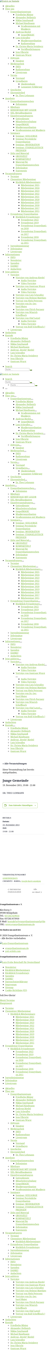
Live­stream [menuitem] (11, 1083)
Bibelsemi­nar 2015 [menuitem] (25, 1042)
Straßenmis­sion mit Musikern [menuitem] (30, 1189)
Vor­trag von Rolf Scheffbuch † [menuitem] (30, 1313)
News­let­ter (10, 967)
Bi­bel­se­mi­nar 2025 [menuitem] (25, 1016)
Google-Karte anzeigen (31, 881)
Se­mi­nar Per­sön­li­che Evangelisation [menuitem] (26, 1199)
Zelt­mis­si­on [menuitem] (21, 1163)
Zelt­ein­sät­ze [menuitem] (11, 1080)
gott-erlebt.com (13, 951)
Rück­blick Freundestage (17, 973)
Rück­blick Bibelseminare (17, 970)
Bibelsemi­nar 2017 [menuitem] (25, 1040)
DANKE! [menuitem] (14, 1270)
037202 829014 (12, 915)
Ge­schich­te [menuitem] (15, 1149)
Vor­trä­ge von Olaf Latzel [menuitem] (28, 1310)
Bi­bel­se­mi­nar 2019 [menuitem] (25, 1034)
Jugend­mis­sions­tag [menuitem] (14, 1077)
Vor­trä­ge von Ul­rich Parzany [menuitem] (30, 1302)
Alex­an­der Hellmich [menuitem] (26, 1099)
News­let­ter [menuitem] (16, 1264)
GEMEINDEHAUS (10, 878)
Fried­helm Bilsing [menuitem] (24, 1097)
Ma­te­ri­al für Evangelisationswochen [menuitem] (27, 1223)
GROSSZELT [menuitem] (21, 1215)
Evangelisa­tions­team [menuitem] (20, 1094)
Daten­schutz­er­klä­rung (16, 981)
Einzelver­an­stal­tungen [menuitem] (21, 1175)
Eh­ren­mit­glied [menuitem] (17, 1151)
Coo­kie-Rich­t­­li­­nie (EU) (16, 990)
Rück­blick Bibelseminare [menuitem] (22, 1014)
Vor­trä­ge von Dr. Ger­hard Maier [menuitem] (26, 1298)
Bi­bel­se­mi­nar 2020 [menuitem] (25, 1031)
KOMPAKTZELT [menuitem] (23, 1218)
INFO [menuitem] (18, 1131)
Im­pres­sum (11, 984)
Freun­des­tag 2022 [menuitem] (24, 1051)
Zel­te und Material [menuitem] (19, 1212)
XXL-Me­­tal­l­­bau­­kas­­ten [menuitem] (21, 1172)
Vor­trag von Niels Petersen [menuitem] (29, 1293)
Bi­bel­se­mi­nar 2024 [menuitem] (25, 1019)
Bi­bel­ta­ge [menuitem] (15, 1166)
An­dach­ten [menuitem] (15, 1273)
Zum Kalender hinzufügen (21, 805)
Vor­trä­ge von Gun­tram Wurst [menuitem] (30, 1284)
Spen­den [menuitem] (14, 1267)
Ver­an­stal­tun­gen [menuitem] (13, 1232)
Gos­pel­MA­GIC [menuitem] (22, 1183)
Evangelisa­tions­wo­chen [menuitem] (22, 1160)
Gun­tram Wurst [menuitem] (23, 1120)
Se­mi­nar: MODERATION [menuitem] (28, 1203)
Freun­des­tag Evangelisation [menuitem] (19, 1045)
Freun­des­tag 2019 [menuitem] (24, 1054)
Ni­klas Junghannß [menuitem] (24, 1102)
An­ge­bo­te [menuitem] (10, 1157)
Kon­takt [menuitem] (9, 1322)
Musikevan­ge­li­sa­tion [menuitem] (26, 1186)
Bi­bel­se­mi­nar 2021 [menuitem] (25, 1028)
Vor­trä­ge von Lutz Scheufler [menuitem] (30, 1287)
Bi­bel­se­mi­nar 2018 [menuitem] (25, 1037)
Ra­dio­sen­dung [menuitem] (23, 1134)
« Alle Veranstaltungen (15, 763)
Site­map (9, 987)
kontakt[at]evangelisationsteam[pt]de (26, 921)
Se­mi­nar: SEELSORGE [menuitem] (26, 1195)
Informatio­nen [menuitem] (12, 1258)
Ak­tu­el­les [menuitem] (9, 1088)
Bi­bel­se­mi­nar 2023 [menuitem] (25, 1022)
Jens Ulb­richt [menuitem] (22, 1117)
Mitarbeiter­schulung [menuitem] (26, 1180)
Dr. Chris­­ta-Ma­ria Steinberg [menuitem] (29, 1114)
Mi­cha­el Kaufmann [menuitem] (25, 1105)
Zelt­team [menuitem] (14, 1123)
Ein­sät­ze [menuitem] (20, 1125)
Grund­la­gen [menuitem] (22, 1146)
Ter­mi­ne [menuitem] (9, 1008)
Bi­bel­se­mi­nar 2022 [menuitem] (25, 1025)
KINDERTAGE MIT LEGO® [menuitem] (23, 1169)
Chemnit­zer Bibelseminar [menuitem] (18, 1011)
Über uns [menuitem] (9, 1091)
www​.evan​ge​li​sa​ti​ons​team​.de (20, 924)
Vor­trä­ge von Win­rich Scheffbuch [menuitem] (26, 1306)
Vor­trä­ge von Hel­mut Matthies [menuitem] (31, 1290)
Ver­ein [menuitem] (13, 1140)
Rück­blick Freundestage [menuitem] (22, 1048)
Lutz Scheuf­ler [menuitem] (23, 1111)
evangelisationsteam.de (17, 948)
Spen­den (9, 975)
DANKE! (9, 978)
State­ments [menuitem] (21, 1230)
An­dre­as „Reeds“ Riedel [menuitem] (22, 1336)
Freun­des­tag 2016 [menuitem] (24, 1068)
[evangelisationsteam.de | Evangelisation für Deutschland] (9, 1)
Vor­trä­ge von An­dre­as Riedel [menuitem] (30, 1282)
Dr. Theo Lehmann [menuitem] (25, 1154)
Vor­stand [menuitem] (20, 1143)
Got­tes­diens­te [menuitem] (22, 1177)
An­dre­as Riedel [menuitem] (23, 1108)
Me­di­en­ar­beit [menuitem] (17, 1128)
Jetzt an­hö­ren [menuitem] (12, 1276)
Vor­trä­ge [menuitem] (14, 1279)
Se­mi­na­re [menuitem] (15, 1192)
